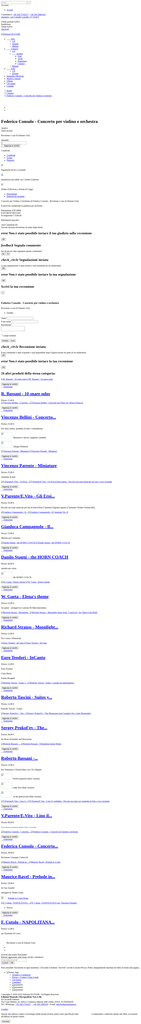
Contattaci (16, 982)
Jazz (11, 39)
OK (3, 239)
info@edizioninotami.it (66, 1004)
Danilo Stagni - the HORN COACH (34, 556)
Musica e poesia (14, 78)
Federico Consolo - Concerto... (29, 846)
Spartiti (15, 44)
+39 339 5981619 (37, 14)
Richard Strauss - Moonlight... (29, 626)
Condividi (11, 155)
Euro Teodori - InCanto (23, 657)
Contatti (10, 86)
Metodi (15, 46)
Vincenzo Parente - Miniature (29, 465)
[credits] (4, 1009)
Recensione (6, 325)
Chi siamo (11, 83)
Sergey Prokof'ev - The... (24, 727)
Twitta (9, 158)
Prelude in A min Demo (18, 898)
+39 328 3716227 (20, 14)
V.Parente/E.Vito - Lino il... (26, 815)
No (3, 254)
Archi (20, 59)
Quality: (10, 313)
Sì (8, 254)
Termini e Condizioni (21, 975)
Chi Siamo (16, 980)
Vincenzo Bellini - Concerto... (28, 417)
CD (13, 41)
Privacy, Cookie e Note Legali (25, 977)
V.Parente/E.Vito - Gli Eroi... (28, 496)
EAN (3, 213)
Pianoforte (22, 61)
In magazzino (7, 215)
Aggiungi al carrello (10, 146)
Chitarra (21, 63)
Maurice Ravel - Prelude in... (28, 876)
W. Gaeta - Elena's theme (25, 596)
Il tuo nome (6, 321)
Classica (12, 49)
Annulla (5, 341)
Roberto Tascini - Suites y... (26, 697)
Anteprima (7, 387)
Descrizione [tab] (12, 194)
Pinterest (10, 160)
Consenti (5, 1021)
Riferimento (6, 210)
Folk (11, 68)
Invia (13, 341)
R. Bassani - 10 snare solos (25, 393)
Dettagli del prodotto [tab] (16, 196)
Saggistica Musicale (15, 76)
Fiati (19, 56)
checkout (5, 29)
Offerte (10, 81)
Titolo (4, 318)
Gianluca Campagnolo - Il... (27, 526)
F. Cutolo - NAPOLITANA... (28, 922)
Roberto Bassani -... (19, 758)
